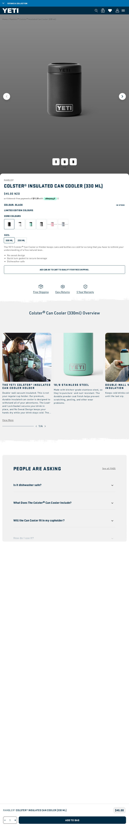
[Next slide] (122, 96)
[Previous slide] (6, 96)
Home (5, 19)
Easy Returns (62, 292)
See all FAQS (109, 468)
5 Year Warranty (85, 292)
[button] (123, 10)
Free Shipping (41, 292)
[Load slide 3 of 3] (73, 161)
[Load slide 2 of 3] (64, 161)
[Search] (96, 10)
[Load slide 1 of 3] (55, 161)
